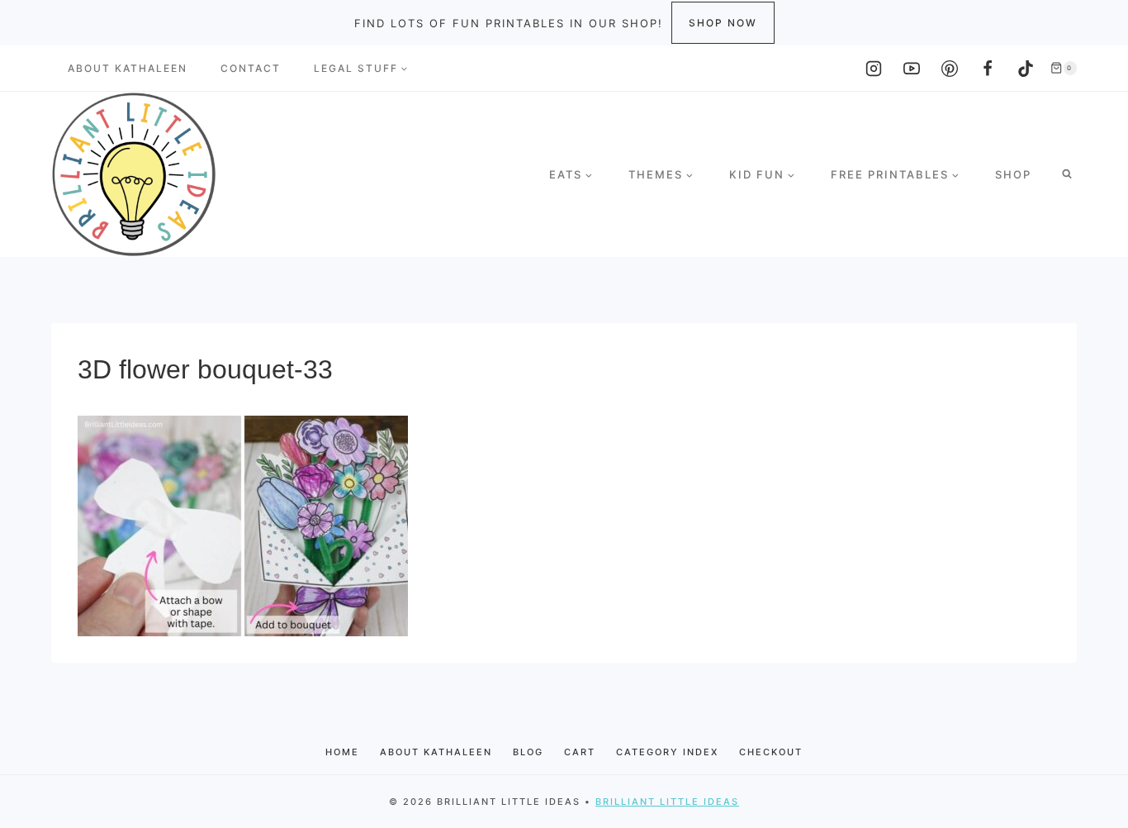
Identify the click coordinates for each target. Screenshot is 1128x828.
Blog (528, 752)
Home (342, 752)
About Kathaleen (127, 68)
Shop (1013, 174)
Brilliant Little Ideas (667, 801)
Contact (250, 68)
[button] (404, 68)
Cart (579, 752)
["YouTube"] (911, 68)
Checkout (771, 752)
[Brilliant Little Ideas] (133, 174)
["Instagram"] (873, 68)
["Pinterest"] (949, 68)
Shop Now (723, 23)
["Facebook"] (987, 68)
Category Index (667, 752)
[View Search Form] (1067, 174)
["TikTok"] (1025, 68)
